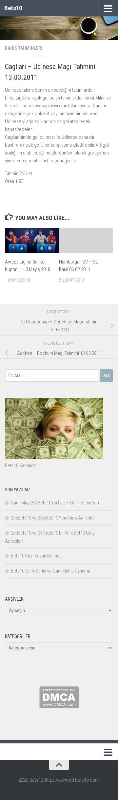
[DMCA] (59, 707)
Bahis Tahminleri (23, 48)
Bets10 (13, 8)
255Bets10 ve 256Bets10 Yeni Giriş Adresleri (53, 518)
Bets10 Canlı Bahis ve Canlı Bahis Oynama (50, 571)
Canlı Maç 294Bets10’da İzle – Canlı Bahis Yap (55, 503)
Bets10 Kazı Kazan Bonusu (36, 556)
